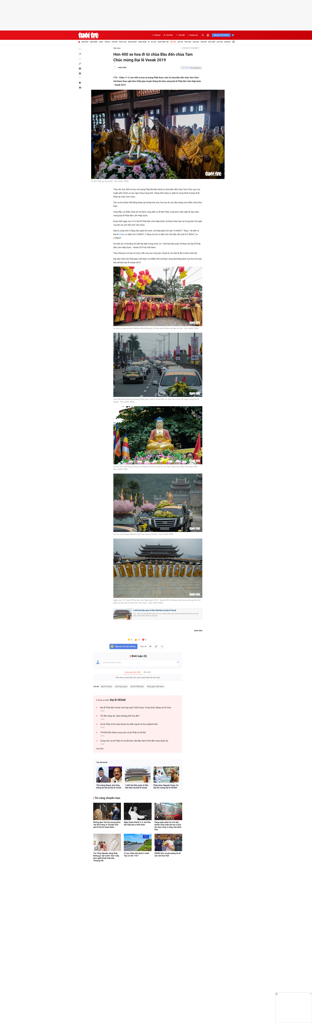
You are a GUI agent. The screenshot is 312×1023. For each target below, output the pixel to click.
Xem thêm (99, 749)
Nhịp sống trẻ (163, 42)
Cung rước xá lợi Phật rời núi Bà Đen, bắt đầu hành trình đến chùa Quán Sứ (134, 741)
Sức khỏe (211, 42)
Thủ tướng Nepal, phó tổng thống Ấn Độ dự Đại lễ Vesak (108, 786)
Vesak (122, 234)
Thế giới (114, 42)
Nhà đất (204, 42)
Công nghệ (142, 42)
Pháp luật (123, 42)
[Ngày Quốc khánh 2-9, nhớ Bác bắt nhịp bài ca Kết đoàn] (137, 811)
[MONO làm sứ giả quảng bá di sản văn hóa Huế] (168, 842)
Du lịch (153, 42)
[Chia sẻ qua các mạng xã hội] (162, 646)
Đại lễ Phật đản (137, 686)
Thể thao (187, 42)
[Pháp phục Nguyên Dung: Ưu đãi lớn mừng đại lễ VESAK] (166, 774)
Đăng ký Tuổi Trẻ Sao (221, 35)
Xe (149, 42)
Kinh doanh (132, 42)
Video (101, 42)
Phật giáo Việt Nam (155, 686)
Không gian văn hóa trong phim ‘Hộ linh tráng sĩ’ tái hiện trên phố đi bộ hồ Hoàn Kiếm (106, 824)
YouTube (169, 35)
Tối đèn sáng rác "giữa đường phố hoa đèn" (120, 716)
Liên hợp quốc (121, 686)
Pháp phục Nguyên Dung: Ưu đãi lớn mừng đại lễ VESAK (165, 786)
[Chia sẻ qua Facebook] (150, 646)
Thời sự (107, 42)
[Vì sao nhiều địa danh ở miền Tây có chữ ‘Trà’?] (137, 842)
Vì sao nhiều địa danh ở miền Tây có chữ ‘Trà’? (136, 854)
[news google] (191, 68)
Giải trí (180, 42)
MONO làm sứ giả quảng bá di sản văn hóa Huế (167, 854)
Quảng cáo (194, 35)
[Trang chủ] (79, 42)
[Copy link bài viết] (156, 646)
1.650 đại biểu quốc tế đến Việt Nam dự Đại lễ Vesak (154, 610)
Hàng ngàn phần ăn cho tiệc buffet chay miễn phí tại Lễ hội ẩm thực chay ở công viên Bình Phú (168, 826)
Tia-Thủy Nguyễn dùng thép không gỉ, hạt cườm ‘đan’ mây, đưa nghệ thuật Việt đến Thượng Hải (106, 857)
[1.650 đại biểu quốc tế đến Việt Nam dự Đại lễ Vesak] (138, 774)
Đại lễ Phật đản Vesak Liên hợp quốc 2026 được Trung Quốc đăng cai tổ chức (135, 707)
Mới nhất (85, 42)
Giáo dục (196, 42)
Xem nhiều (94, 42)
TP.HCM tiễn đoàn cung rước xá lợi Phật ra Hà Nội (123, 732)
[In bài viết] (80, 88)
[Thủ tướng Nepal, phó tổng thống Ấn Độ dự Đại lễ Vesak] (109, 774)
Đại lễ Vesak (106, 686)
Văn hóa (173, 42)
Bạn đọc (227, 42)
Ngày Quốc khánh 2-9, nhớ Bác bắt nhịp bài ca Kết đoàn (137, 823)
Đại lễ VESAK (118, 700)
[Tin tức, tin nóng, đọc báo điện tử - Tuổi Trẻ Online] (88, 35)
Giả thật (220, 42)
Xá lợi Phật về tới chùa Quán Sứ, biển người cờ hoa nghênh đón (129, 724)
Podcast (157, 35)
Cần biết (181, 35)
